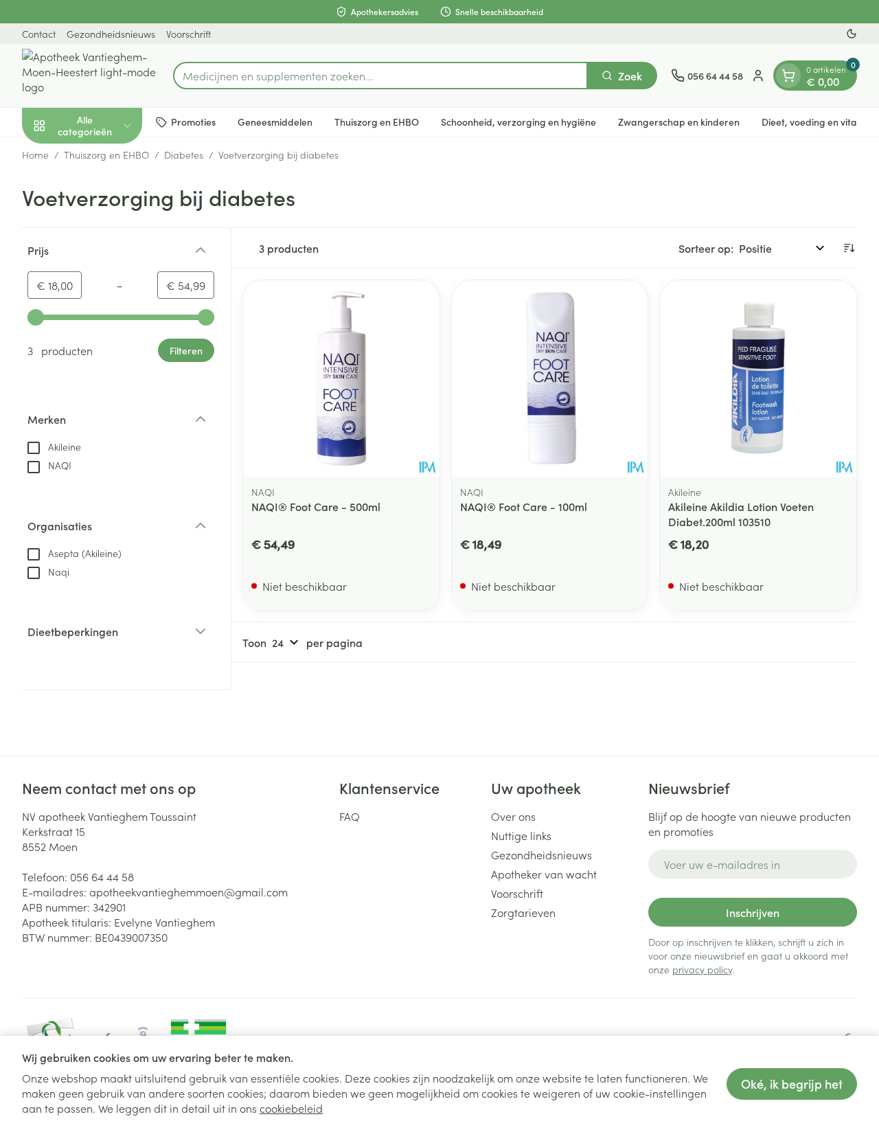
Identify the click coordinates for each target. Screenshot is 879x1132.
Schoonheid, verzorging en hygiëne (518, 121)
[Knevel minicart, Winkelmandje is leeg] (788, 75)
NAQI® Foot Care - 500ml (315, 506)
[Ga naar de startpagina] (90, 75)
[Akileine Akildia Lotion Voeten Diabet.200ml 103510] (758, 378)
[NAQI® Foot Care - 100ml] (550, 378)
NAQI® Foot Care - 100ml (523, 506)
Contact (39, 34)
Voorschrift (188, 34)
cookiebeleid (291, 1108)
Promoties (193, 121)
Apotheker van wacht (544, 873)
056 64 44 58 (102, 876)
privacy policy (702, 969)
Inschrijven (752, 912)
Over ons (513, 816)
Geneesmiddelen (275, 121)
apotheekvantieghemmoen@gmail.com (188, 891)
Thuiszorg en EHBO (376, 121)
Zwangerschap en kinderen (679, 121)
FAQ (349, 816)
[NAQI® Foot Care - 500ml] (341, 378)
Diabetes (183, 154)
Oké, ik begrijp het (792, 1083)
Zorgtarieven (523, 912)
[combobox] (380, 75)
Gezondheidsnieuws (111, 34)
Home (35, 154)
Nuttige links (521, 835)
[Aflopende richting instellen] (849, 247)
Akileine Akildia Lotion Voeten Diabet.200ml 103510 (741, 514)
